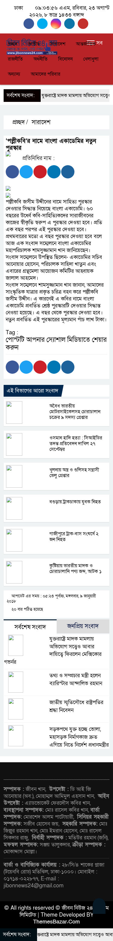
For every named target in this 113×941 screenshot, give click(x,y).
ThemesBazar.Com (56, 921)
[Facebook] (12, 171)
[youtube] (84, 23)
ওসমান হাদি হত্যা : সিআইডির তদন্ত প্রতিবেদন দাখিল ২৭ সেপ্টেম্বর (75, 444)
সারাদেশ (57, 44)
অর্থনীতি (40, 59)
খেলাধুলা (91, 59)
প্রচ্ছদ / (19, 122)
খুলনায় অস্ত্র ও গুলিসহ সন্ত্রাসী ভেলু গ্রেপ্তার (74, 473)
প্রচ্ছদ (12, 44)
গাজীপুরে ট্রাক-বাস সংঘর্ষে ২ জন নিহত (74, 536)
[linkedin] (71, 23)
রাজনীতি (15, 59)
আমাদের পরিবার (45, 74)
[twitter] (44, 23)
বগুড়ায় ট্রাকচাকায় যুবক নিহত (75, 502)
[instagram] (57, 23)
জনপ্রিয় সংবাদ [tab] (83, 626)
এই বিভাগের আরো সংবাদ (32, 390)
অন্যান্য (14, 74)
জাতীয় (33, 44)
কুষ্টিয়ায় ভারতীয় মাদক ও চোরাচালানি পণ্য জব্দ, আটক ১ (75, 568)
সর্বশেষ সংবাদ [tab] (30, 627)
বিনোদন (65, 59)
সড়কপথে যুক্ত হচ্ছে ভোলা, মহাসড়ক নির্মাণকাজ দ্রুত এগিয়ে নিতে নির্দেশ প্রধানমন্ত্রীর (79, 737)
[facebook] (30, 23)
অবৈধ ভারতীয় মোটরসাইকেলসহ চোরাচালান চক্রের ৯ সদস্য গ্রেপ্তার (74, 412)
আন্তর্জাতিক (86, 44)
